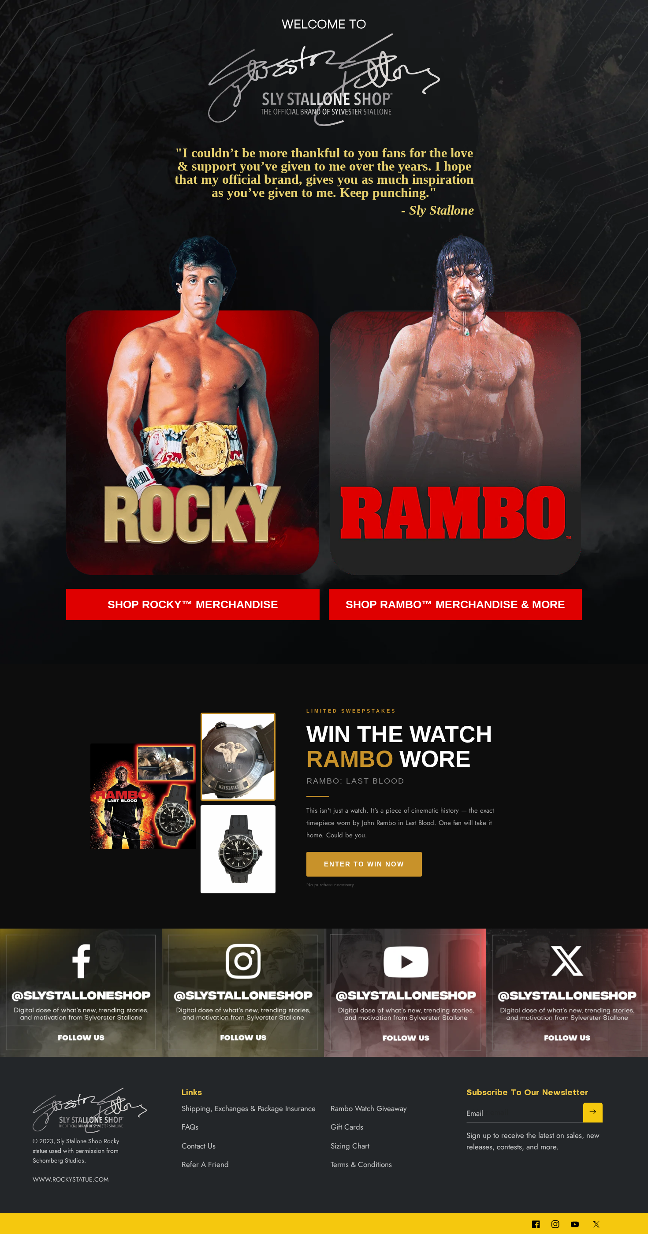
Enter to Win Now (364, 864)
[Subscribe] (593, 1112)
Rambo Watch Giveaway (368, 1108)
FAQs (190, 1127)
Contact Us (199, 1146)
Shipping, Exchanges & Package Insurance (249, 1108)
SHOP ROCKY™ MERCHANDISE (193, 604)
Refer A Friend (205, 1164)
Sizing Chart (350, 1146)
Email (474, 1113)
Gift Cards (347, 1127)
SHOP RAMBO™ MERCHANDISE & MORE (455, 604)
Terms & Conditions (361, 1164)
